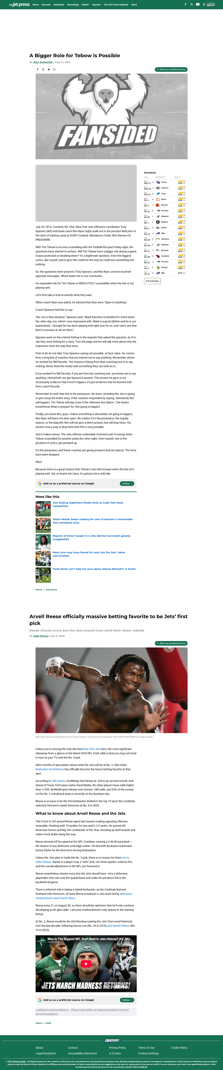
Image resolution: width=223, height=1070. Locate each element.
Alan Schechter (43, 62)
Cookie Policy (179, 1047)
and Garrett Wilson (118, 925)
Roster (85, 4)
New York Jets (92, 749)
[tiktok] (204, 4)
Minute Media (19, 1061)
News (36, 4)
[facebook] (185, 4)
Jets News (51, 589)
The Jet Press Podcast (116, 4)
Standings (73, 4)
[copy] (54, 69)
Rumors (46, 4)
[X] (192, 4)
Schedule (59, 4)
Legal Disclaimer (46, 1053)
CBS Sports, (58, 780)
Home (39, 589)
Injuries (96, 4)
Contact (73, 1047)
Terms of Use (146, 1047)
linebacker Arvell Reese (50, 769)
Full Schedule (152, 281)
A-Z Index (115, 1053)
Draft (48, 1023)
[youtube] (198, 4)
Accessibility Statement (82, 1053)
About (39, 1047)
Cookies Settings (148, 1053)
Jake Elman (40, 636)
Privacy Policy (117, 1047)
